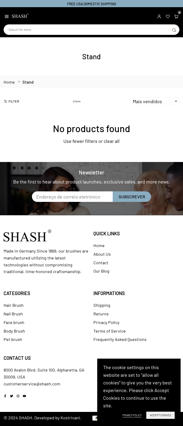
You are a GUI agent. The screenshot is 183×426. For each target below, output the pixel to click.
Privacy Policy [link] (132, 415)
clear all (112, 141)
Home (9, 82)
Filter (14, 101)
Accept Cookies (160, 415)
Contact (100, 262)
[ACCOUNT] (159, 16)
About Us (102, 254)
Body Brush (14, 331)
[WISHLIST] (167, 16)
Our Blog (101, 271)
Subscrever (132, 196)
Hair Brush (14, 305)
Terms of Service (109, 331)
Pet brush (13, 339)
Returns (101, 313)
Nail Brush (13, 313)
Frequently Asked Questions (120, 339)
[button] (6, 16)
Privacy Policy (106, 322)
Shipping (101, 305)
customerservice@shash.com (32, 383)
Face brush (14, 322)
